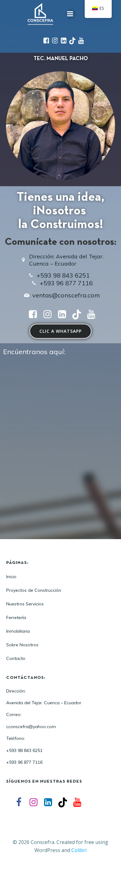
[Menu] (70, 14)
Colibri (79, 850)
